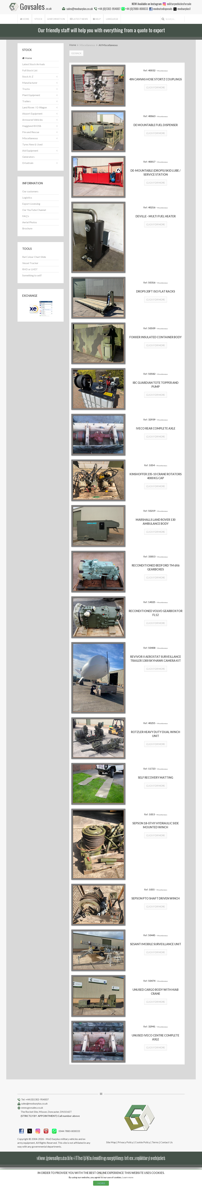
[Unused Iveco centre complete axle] (98, 1041)
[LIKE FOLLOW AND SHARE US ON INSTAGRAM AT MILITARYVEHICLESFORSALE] (179, 4)
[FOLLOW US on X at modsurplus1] (175, 9)
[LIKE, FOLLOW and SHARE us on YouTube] (46, 1130)
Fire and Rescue (30, 132)
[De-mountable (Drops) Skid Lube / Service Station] (98, 177)
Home (25, 19)
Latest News (80, 19)
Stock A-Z (27, 76)
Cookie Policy (142, 1142)
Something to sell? (32, 275)
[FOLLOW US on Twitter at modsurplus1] (184, 9)
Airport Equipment (32, 113)
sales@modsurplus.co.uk (34, 1103)
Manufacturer (29, 82)
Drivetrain (27, 162)
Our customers (30, 191)
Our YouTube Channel (34, 209)
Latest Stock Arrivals (33, 64)
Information (56, 19)
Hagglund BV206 (31, 125)
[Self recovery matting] (98, 784)
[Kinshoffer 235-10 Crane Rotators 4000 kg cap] (98, 480)
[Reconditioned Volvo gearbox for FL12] (98, 617)
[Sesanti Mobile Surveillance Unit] (98, 950)
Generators (28, 156)
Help (98, 19)
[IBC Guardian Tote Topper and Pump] (98, 389)
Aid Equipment (30, 150)
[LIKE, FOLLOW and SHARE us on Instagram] (38, 1130)
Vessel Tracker (30, 262)
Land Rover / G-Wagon (34, 107)
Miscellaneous (30, 138)
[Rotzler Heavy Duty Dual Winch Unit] (98, 738)
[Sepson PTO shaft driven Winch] (98, 904)
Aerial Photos (29, 222)
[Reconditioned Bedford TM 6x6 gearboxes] (98, 571)
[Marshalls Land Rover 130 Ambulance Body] (98, 526)
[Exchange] (40, 308)
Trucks (26, 88)
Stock (38, 19)
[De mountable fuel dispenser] (98, 131)
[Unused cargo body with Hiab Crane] (98, 996)
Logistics (27, 197)
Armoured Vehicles (32, 119)
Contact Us (166, 1142)
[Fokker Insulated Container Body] (98, 343)
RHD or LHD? (29, 269)
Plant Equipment (31, 94)
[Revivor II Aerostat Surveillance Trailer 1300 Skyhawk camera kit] (98, 677)
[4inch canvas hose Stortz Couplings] (98, 85)
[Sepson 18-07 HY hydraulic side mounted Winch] (98, 844)
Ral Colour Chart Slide (34, 256)
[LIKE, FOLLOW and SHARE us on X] (30, 1130)
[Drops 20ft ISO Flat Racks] (98, 297)
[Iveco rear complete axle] (98, 434)
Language (112, 19)
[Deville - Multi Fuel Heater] (98, 237)
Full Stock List (29, 70)
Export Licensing (31, 203)
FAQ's (25, 216)
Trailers (26, 101)
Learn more (127, 1177)
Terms (155, 1142)
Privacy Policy (125, 1142)
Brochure (27, 228)
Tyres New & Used (32, 144)
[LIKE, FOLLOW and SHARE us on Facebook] (21, 1130)
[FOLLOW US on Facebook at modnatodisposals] (151, 9)
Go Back (76, 53)
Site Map (111, 1142)
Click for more (155, 87)
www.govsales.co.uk (32, 1107)
